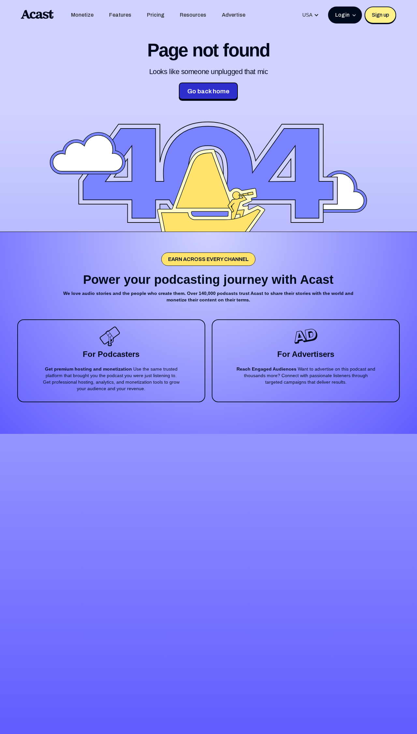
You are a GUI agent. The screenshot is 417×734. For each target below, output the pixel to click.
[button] (310, 15)
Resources (193, 15)
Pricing (155, 15)
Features (120, 15)
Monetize (82, 15)
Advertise (233, 15)
